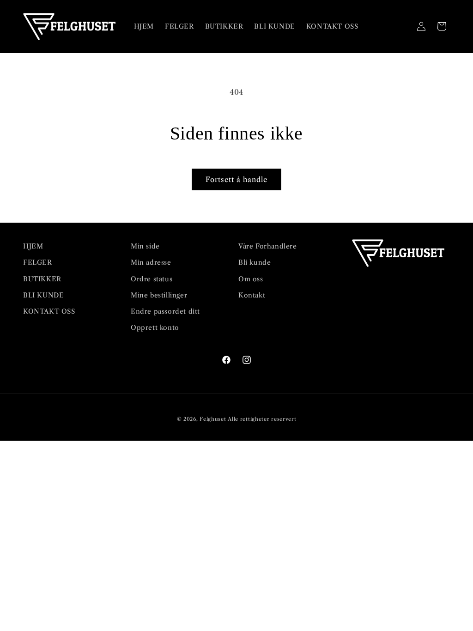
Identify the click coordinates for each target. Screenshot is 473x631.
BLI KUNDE (43, 295)
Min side (145, 246)
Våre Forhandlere (267, 246)
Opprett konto (155, 327)
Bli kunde (254, 262)
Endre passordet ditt (165, 311)
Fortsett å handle (236, 179)
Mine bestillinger (159, 295)
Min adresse (151, 262)
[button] (401, 26)
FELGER (37, 262)
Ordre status (151, 279)
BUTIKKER (42, 279)
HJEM (33, 246)
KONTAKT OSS (49, 311)
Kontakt (251, 295)
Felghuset (213, 419)
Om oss (250, 279)
